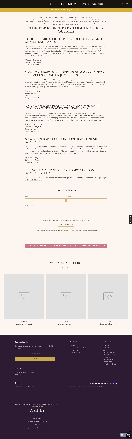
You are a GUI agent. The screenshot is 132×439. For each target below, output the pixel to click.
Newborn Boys (41, 23)
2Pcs (27, 20)
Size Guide (106, 357)
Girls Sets (44, 21)
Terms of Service (87, 230)
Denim (63, 20)
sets (100, 23)
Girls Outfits (37, 21)
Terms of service (91, 386)
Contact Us (74, 350)
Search (72, 346)
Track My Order (108, 359)
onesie (67, 23)
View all (66, 267)
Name (27, 196)
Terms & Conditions (109, 364)
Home (49, 4)
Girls (93, 20)
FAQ (104, 350)
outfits (72, 23)
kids (84, 21)
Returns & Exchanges (110, 355)
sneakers (55, 24)
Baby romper (46, 20)
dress (67, 20)
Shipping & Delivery (109, 352)
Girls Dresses (99, 20)
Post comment (66, 224)
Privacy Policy (74, 230)
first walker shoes (85, 20)
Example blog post (24, 324)
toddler (61, 24)
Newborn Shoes (60, 23)
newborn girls (50, 23)
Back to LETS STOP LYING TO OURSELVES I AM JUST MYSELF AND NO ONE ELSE (67, 246)
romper (81, 23)
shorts (103, 23)
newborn (33, 23)
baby (31, 20)
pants (76, 23)
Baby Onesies (37, 20)
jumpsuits (62, 21)
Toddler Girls (68, 24)
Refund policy (72, 386)
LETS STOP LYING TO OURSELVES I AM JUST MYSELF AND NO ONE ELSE (68, 17)
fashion (77, 20)
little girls (96, 21)
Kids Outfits (89, 21)
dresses (72, 20)
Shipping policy (101, 386)
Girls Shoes (51, 21)
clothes (58, 20)
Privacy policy (81, 386)
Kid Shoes (79, 21)
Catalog (84, 4)
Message (29, 206)
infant (57, 21)
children (52, 20)
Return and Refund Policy (79, 348)
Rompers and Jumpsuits (91, 23)
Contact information (112, 386)
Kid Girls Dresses (71, 21)
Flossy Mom (66, 4)
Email (69, 196)
